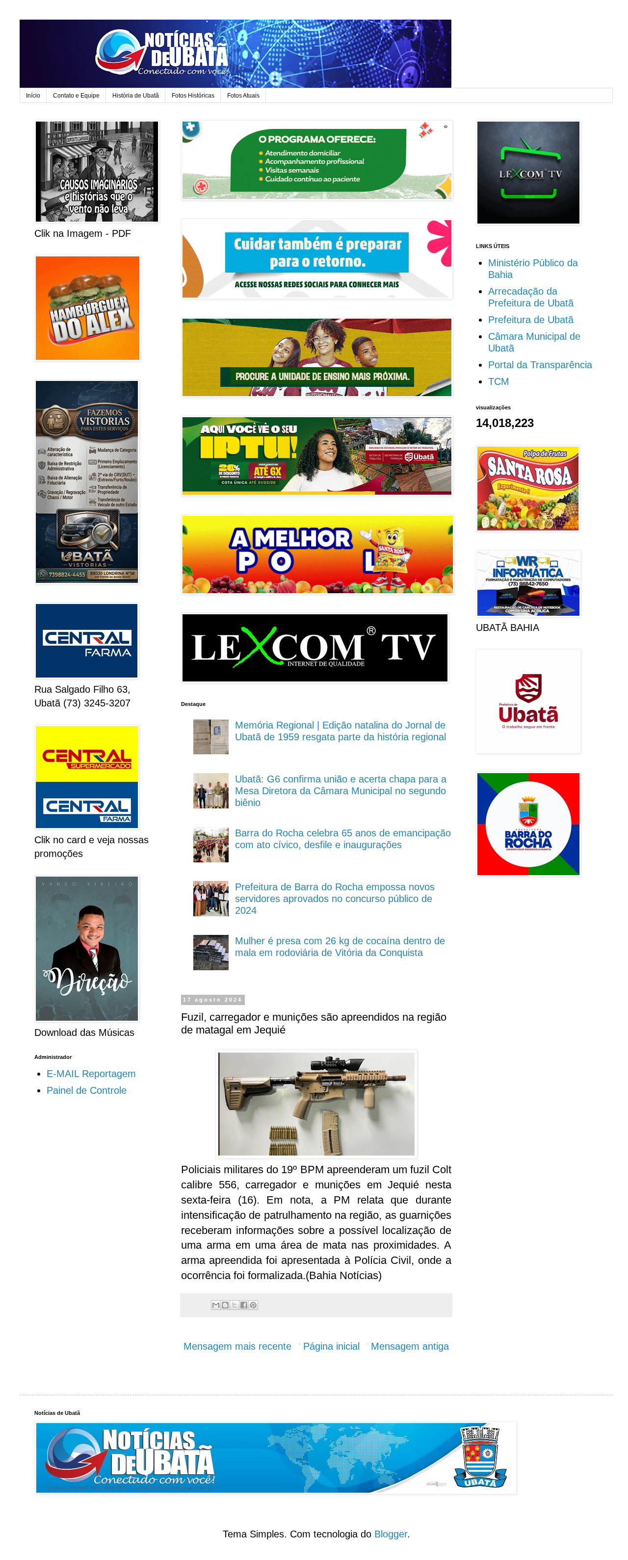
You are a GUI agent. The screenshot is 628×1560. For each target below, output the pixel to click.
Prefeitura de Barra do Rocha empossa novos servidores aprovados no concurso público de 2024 (335, 898)
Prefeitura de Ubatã (531, 319)
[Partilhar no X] (234, 1305)
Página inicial (331, 1346)
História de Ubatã (135, 95)
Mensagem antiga (410, 1346)
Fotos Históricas (193, 95)
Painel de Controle (87, 1090)
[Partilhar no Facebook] (244, 1305)
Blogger (390, 1534)
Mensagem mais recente (237, 1346)
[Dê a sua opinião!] (225, 1305)
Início (33, 95)
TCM (498, 381)
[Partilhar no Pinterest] (253, 1305)
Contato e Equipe (76, 95)
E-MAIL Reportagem (91, 1073)
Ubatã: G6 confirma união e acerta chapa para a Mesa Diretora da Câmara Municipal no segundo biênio (340, 791)
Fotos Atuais (243, 95)
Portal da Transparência (540, 364)
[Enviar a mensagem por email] (216, 1305)
